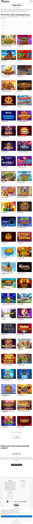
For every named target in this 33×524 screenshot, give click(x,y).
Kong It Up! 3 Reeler (21, 182)
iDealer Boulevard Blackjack (23, 151)
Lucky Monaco (4, 259)
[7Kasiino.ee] (5, 1)
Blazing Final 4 (4, 257)
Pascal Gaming (4, 153)
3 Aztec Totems (5, 242)
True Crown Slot (5, 106)
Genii (3, 183)
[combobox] (16, 26)
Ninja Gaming (20, 47)
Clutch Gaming (20, 244)
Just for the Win (20, 168)
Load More (16, 437)
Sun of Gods (20, 91)
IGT (2, 397)
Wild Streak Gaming (21, 275)
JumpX (3, 227)
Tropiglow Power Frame (22, 166)
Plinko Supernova (5, 121)
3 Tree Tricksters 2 (5, 426)
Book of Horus (4, 334)
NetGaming (3, 275)
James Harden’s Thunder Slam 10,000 (7, 273)
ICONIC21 (19, 153)
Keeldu (16, 518)
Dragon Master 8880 (5, 136)
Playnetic (19, 351)
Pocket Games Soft (21, 305)
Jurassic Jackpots (21, 364)
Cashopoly (20, 106)
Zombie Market (20, 45)
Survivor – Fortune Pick (6, 288)
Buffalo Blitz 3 (4, 212)
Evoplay (19, 290)
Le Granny (4, 319)
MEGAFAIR (3, 244)
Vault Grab (4, 182)
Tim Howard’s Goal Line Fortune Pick (8, 304)
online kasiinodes (24, 9)
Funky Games (4, 123)
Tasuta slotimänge (22, 482)
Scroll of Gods (20, 349)
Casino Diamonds (21, 334)
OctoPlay (3, 366)
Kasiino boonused (23, 485)
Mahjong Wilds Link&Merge (7, 45)
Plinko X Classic (5, 166)
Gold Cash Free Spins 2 (22, 136)
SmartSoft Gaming (5, 168)
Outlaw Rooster (20, 212)
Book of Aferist (4, 60)
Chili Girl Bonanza (21, 257)
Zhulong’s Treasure (21, 426)
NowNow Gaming (20, 381)
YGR (3, 138)
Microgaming (4, 47)
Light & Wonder (4, 428)
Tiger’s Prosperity (5, 197)
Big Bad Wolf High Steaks (22, 197)
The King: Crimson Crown (22, 288)
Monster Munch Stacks (22, 227)
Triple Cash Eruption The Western (24, 410)
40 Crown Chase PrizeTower (23, 121)
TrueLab (3, 62)
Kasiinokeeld (23, 487)
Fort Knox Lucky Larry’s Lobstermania (6, 395)
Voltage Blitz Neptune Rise (6, 379)
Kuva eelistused (16, 521)
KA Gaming (19, 62)
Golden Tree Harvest (5, 349)
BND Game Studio (4, 229)
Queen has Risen (21, 379)
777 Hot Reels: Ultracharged (7, 364)
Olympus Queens (21, 319)
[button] (31, 508)
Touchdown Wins (21, 304)
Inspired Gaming (20, 138)
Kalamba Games (20, 123)
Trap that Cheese (21, 242)
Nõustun (16, 516)
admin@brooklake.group (11, 498)
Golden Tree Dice (5, 151)
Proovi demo (8, 39)
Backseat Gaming (20, 229)
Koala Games (4, 381)
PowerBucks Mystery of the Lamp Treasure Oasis (8, 411)
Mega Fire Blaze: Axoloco (6, 91)
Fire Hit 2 (19, 60)
